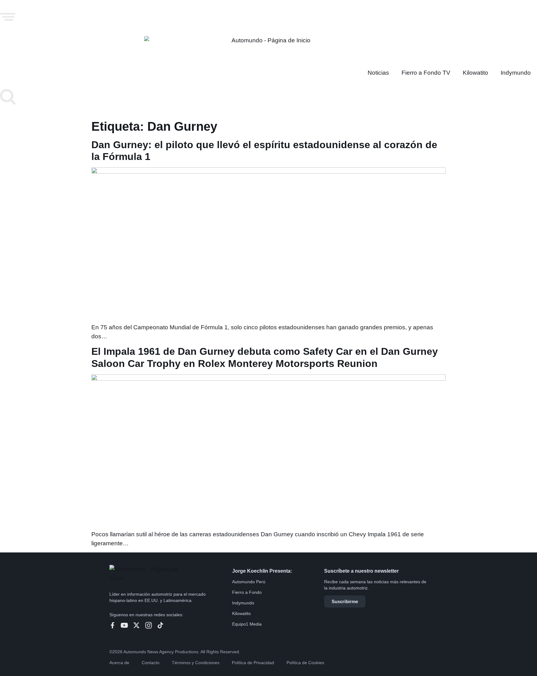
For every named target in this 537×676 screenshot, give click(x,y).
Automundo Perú (248, 581)
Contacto (150, 662)
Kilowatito (475, 72)
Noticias (378, 72)
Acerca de (119, 662)
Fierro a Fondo (247, 592)
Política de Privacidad (253, 662)
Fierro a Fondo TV (426, 72)
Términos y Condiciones (195, 662)
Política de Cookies (305, 662)
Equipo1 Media (247, 624)
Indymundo (516, 72)
